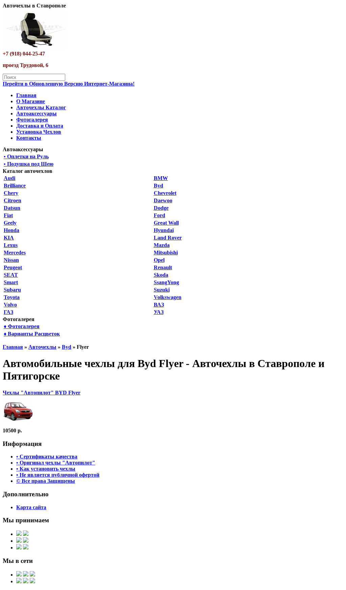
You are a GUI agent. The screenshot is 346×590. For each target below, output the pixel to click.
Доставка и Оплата (39, 126)
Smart (11, 282)
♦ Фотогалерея (22, 326)
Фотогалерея (32, 119)
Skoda (161, 275)
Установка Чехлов (38, 132)
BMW (161, 178)
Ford (159, 215)
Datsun (12, 208)
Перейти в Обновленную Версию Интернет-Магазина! (68, 84)
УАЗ (159, 312)
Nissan (11, 260)
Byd (158, 185)
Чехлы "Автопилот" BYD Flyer (41, 392)
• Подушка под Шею (28, 164)
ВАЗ (159, 305)
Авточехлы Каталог (41, 107)
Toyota (12, 297)
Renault (163, 267)
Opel (159, 260)
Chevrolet (165, 193)
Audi (9, 178)
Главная (26, 95)
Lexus (11, 245)
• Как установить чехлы (45, 469)
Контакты (28, 138)
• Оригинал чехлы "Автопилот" (55, 463)
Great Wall (166, 223)
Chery (11, 193)
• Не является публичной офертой (57, 475)
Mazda (162, 245)
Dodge (161, 208)
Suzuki (162, 290)
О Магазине (30, 101)
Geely (10, 223)
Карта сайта (31, 507)
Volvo (10, 305)
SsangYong (166, 282)
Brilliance (15, 185)
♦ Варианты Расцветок (32, 334)
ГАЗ (8, 312)
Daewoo (163, 200)
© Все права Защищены (45, 481)
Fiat (8, 215)
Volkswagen (167, 297)
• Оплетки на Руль (26, 156)
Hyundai (164, 230)
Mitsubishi (166, 252)
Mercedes (15, 252)
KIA (9, 238)
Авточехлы (42, 347)
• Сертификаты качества (46, 456)
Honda (11, 230)
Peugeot (13, 267)
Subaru (12, 290)
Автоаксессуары (36, 113)
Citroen (12, 200)
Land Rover (168, 238)
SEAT (11, 275)
